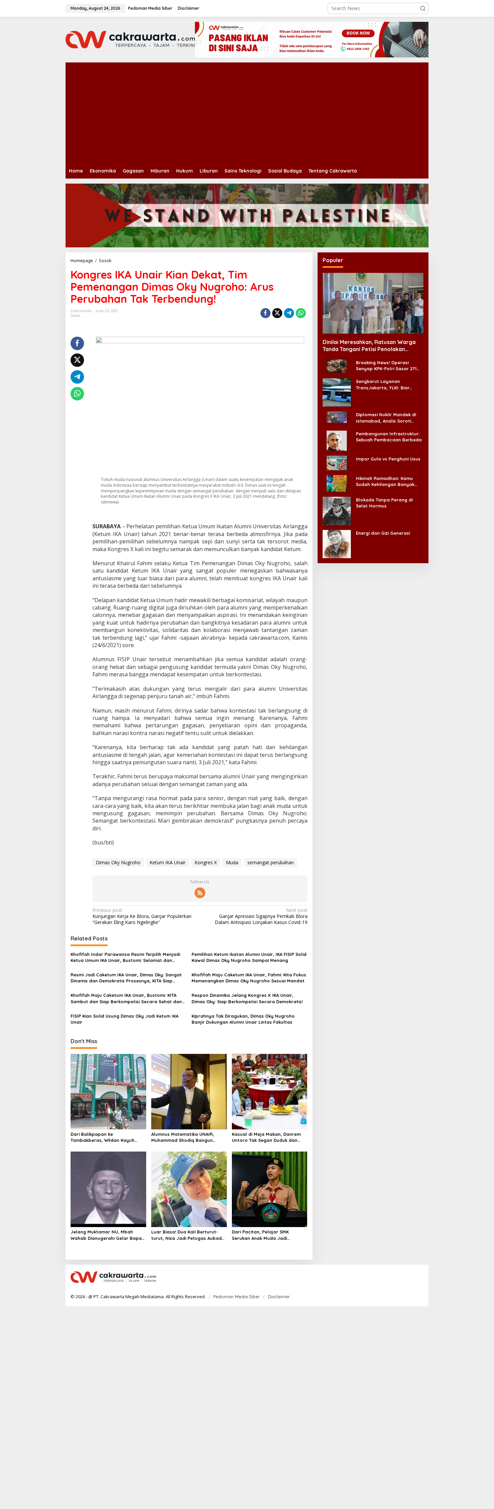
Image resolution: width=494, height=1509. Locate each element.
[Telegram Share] (289, 313)
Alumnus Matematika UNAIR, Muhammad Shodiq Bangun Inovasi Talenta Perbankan (182, 1137)
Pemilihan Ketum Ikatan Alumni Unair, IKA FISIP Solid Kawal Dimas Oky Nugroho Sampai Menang (249, 957)
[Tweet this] (277, 313)
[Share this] (265, 313)
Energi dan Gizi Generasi (383, 532)
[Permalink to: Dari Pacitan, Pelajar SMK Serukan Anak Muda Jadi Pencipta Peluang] (269, 1189)
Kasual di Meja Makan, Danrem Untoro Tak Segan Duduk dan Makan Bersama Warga (266, 1137)
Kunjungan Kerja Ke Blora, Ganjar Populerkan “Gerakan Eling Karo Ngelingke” (142, 916)
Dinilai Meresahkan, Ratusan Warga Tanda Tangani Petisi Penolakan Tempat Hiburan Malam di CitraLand (369, 346)
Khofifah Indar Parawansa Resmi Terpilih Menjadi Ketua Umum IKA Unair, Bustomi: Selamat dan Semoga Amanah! (125, 957)
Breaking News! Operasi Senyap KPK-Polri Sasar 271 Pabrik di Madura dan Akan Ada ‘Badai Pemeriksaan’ (386, 366)
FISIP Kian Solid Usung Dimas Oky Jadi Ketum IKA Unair (124, 1019)
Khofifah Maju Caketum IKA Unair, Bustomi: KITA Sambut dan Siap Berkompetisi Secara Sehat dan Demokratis (126, 998)
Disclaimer (279, 1296)
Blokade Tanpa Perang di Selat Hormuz (384, 502)
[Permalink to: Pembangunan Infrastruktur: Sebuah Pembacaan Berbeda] (337, 440)
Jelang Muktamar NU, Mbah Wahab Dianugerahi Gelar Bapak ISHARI (107, 1235)
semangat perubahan (270, 862)
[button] (422, 8)
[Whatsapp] (301, 313)
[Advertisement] (267, 113)
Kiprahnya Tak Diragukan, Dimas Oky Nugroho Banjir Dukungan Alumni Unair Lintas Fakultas (243, 1019)
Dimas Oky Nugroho (118, 862)
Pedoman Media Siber (236, 1296)
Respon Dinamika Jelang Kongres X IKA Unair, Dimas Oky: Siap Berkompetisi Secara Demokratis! (247, 998)
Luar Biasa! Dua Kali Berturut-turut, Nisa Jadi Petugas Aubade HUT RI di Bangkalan (187, 1235)
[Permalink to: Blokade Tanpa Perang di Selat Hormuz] (337, 510)
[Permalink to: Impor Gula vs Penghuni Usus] (337, 462)
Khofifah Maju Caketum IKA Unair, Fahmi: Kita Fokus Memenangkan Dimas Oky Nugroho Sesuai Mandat (249, 977)
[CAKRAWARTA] (130, 39)
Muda (232, 862)
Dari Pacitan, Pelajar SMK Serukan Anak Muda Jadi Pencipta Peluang (260, 1235)
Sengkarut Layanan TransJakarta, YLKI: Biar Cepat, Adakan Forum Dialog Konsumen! (388, 384)
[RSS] (200, 892)
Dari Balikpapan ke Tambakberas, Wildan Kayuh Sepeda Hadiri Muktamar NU (102, 1137)
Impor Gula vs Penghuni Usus (388, 458)
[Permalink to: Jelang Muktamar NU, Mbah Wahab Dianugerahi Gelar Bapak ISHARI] (108, 1189)
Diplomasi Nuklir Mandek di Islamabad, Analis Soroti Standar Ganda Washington (387, 418)
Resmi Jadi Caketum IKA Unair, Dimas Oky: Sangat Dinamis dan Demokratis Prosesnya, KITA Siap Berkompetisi (126, 978)
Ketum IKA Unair (168, 862)
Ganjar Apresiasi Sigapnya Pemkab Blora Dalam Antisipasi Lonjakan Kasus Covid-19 (261, 916)
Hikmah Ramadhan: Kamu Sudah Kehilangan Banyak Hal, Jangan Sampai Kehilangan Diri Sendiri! (385, 481)
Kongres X (206, 862)
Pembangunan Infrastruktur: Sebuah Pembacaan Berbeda (389, 436)
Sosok (75, 315)
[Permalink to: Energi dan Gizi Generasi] (337, 543)
